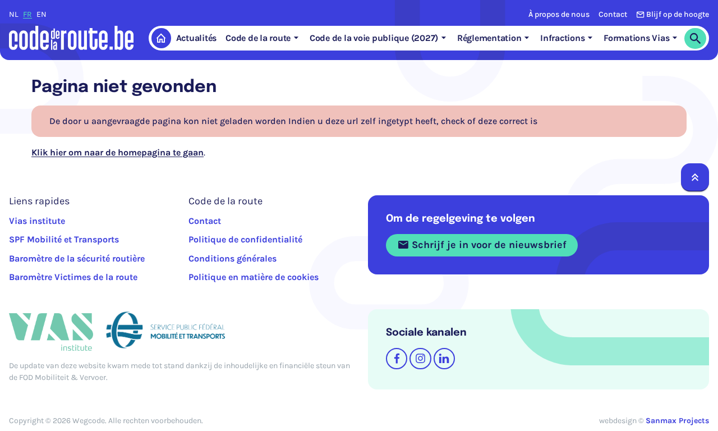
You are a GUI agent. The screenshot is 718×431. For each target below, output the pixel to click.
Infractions (562, 38)
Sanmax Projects (677, 420)
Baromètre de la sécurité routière (77, 258)
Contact (613, 14)
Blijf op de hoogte (677, 14)
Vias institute (37, 221)
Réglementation (489, 38)
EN (41, 14)
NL (14, 14)
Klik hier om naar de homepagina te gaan (117, 152)
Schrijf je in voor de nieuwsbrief (488, 245)
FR (27, 14)
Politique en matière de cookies (253, 277)
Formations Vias (636, 38)
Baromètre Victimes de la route (73, 277)
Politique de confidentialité (245, 239)
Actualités (196, 38)
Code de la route (258, 38)
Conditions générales (232, 258)
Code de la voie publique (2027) (374, 38)
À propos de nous (559, 14)
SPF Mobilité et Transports (64, 239)
